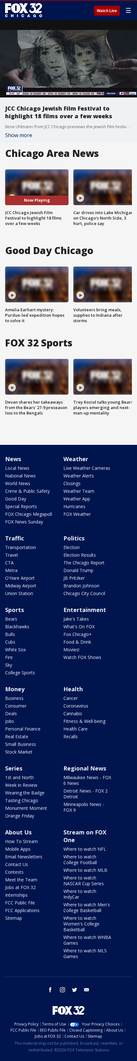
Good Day (15, 499)
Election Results (79, 555)
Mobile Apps (18, 849)
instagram (62, 990)
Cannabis (72, 713)
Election (71, 547)
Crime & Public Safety (27, 491)
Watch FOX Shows (82, 657)
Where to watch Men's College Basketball (86, 907)
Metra (11, 570)
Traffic (14, 538)
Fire (9, 657)
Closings (72, 483)
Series (13, 768)
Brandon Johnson (81, 586)
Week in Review (21, 785)
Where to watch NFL (84, 849)
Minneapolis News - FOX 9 (83, 807)
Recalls (70, 736)
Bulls (10, 634)
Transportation (20, 547)
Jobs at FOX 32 (20, 887)
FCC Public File (20, 903)
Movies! (71, 650)
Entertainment (84, 610)
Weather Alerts (78, 476)
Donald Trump (78, 570)
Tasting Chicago (21, 800)
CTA (9, 563)
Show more (18, 135)
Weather (75, 459)
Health (73, 689)
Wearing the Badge (25, 793)
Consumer (15, 706)
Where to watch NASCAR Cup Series (83, 881)
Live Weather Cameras (86, 468)
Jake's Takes (76, 619)
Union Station (19, 593)
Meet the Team (21, 880)
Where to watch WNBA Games (87, 940)
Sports (14, 610)
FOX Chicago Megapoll (28, 514)
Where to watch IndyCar (79, 894)
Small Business (20, 744)
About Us (18, 832)
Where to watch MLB (85, 870)
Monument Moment (26, 808)
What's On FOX (79, 626)
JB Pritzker (74, 578)
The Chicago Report (84, 563)
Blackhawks (17, 626)
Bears (11, 619)
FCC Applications (22, 910)
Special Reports (21, 506)
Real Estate (16, 736)
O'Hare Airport (20, 578)
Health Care (75, 729)
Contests (14, 872)
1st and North (19, 777)
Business (14, 698)
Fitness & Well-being (84, 721)
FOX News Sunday (24, 522)
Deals (11, 713)
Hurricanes (74, 506)
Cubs (10, 642)
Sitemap (13, 918)
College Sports (20, 673)
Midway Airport (20, 586)
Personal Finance (22, 729)
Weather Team (78, 491)
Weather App (76, 499)
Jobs (9, 721)
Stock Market (18, 752)
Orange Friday (19, 816)
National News (20, 476)
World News (17, 483)
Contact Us (16, 864)
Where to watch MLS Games (85, 953)
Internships (16, 895)
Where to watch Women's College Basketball (81, 924)
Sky (8, 665)
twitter (74, 990)
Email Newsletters (23, 857)
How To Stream (21, 841)
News (13, 459)
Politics (73, 538)
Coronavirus (75, 706)
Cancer (70, 698)
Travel (11, 555)
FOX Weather (77, 514)
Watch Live (107, 11)
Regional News (84, 768)
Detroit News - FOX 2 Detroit (85, 794)
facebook (50, 990)
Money (15, 689)
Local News (17, 468)
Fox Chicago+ (77, 634)
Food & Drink (77, 642)
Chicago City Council (84, 593)
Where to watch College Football (80, 859)
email (87, 990)
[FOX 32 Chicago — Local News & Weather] (23, 10)
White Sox (15, 650)
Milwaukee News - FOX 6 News (87, 780)
